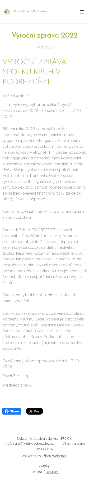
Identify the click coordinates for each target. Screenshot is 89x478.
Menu (82, 12)
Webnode (59, 456)
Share (14, 411)
